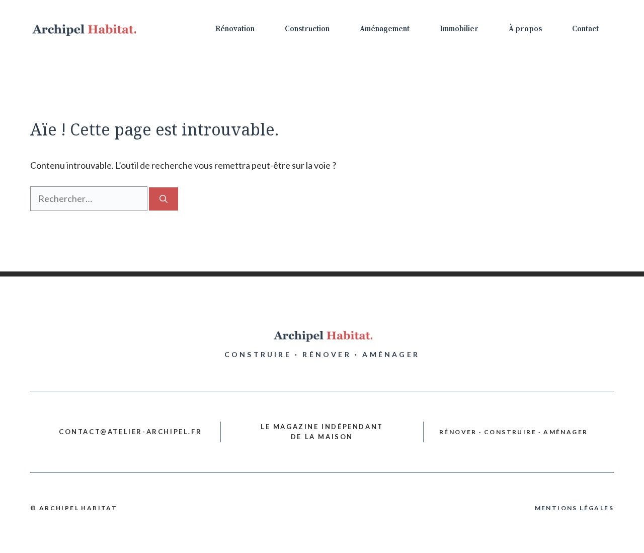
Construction (307, 29)
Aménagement (385, 29)
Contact (585, 29)
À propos (525, 29)
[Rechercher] (163, 199)
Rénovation (235, 29)
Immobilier (459, 29)
